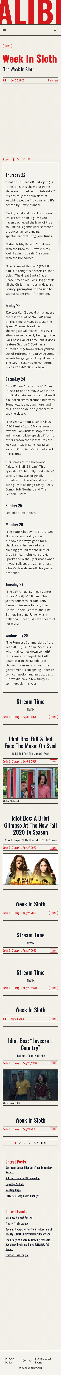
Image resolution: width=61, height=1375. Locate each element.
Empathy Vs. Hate (15, 1184)
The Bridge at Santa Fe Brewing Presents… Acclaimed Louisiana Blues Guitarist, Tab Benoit (29, 1244)
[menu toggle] (4, 30)
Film (7, 46)
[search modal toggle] (55, 30)
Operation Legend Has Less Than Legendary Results (29, 1170)
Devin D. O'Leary (11, 717)
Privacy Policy (9, 1360)
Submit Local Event (43, 1360)
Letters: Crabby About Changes (22, 1196)
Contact (27, 1360)
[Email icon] (29, 159)
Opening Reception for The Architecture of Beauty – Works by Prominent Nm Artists (29, 1231)
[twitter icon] (18, 159)
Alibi (5, 80)
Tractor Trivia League (17, 1223)
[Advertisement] (30, 119)
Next (43, 1143)
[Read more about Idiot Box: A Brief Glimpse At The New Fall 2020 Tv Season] (30, 871)
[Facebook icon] (13, 159)
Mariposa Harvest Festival (19, 1217)
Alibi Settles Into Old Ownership (23, 1178)
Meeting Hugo (13, 1190)
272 (36, 1143)
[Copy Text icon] (23, 159)
